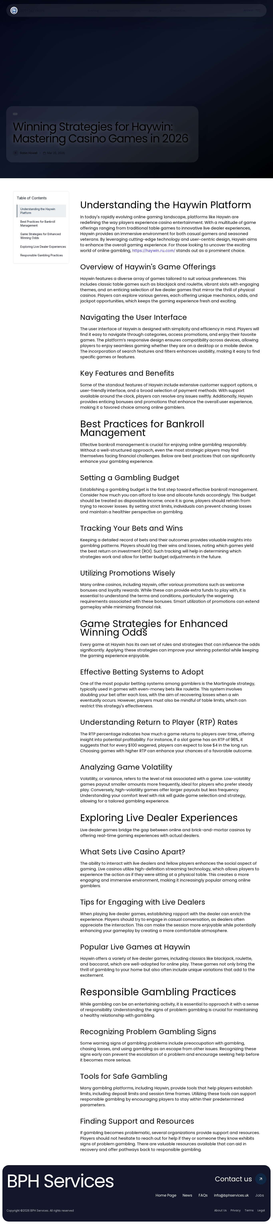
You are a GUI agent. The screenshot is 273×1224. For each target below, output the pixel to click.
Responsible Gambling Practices (41, 255)
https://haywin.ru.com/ (153, 250)
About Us (220, 1210)
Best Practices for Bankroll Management (37, 223)
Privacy (236, 1210)
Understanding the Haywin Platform (37, 210)
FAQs (203, 1195)
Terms (249, 1210)
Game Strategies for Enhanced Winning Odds (40, 236)
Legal (261, 1210)
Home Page (166, 1195)
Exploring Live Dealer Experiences (43, 246)
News (187, 1195)
